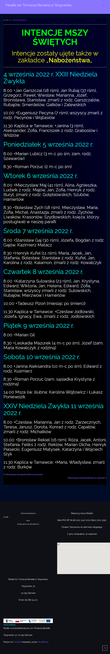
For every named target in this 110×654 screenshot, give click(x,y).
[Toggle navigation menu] (103, 5)
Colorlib (17, 642)
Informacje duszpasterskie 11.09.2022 (86, 478)
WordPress (43, 642)
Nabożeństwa (69, 60)
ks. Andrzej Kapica (17, 20)
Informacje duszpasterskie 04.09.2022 (24, 474)
